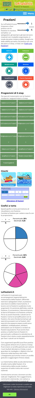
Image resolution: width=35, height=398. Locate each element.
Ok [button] (9, 394)
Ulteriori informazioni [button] (21, 389)
